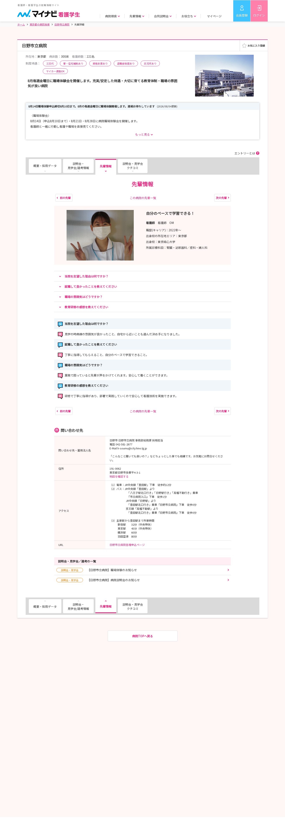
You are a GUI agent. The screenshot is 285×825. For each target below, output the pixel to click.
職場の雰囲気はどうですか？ (84, 297)
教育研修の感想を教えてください (86, 307)
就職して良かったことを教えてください (91, 286)
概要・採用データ (45, 166)
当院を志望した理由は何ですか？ (86, 276)
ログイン (259, 15)
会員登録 (242, 15)
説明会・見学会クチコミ (132, 165)
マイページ (214, 16)
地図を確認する (119, 476)
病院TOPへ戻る (142, 636)
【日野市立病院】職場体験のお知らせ (99, 570)
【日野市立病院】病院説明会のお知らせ (100, 580)
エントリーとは (245, 153)
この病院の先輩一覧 (143, 198)
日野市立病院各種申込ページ (127, 545)
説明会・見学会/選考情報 (78, 165)
